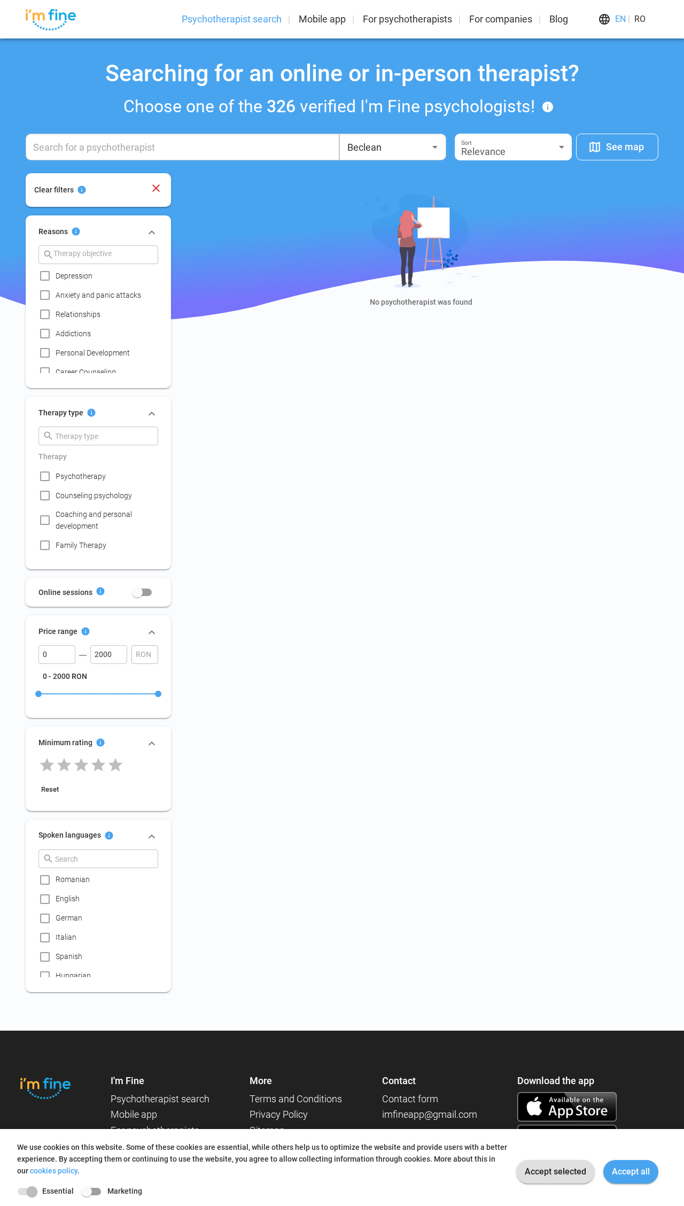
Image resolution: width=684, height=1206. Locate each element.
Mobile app (322, 19)
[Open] (435, 147)
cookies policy (53, 1170)
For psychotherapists (407, 19)
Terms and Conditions (296, 1098)
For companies (500, 19)
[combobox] (392, 147)
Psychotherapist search (232, 19)
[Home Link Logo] (45, 1088)
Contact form (410, 1098)
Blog (558, 19)
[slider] (38, 694)
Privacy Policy (279, 1114)
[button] (513, 147)
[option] (101, 275)
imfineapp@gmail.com (429, 1114)
